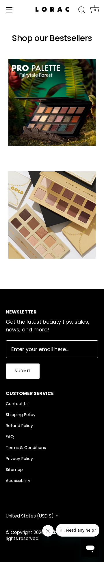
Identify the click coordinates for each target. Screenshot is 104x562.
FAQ (10, 436)
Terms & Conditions (26, 447)
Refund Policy (19, 426)
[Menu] (9, 9)
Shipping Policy (21, 415)
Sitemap (14, 469)
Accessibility (18, 480)
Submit (23, 371)
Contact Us (17, 404)
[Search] (81, 10)
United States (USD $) (30, 516)
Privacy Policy (19, 458)
